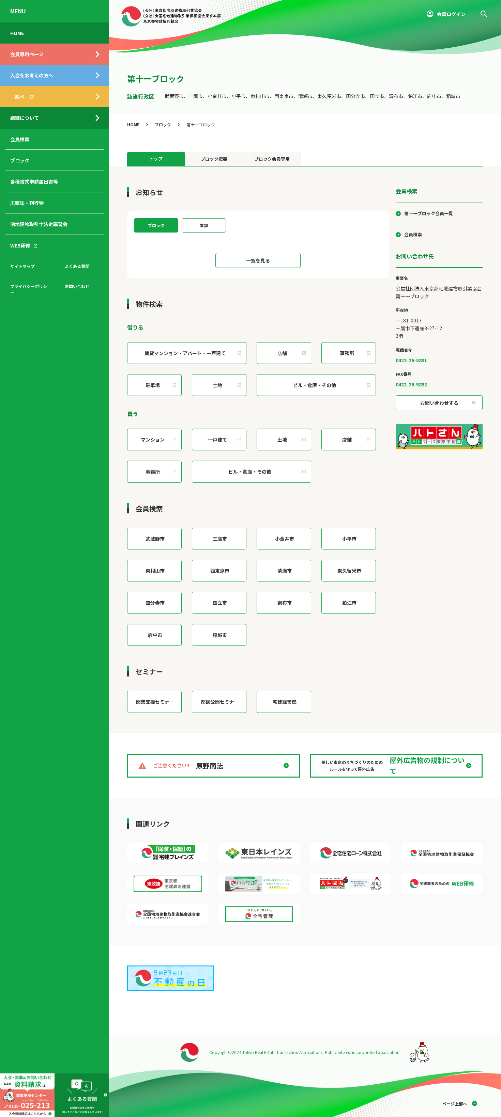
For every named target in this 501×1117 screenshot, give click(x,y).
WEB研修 (20, 245)
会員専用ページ (27, 54)
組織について (24, 117)
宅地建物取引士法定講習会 (38, 224)
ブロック (19, 160)
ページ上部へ (454, 1103)
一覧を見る (258, 260)
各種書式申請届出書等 (34, 181)
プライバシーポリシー (28, 289)
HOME (17, 33)
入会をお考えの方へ (31, 75)
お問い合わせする (439, 402)
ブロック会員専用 (272, 159)
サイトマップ (22, 266)
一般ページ (22, 96)
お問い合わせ (77, 286)
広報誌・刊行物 (27, 203)
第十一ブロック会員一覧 (428, 213)
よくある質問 (77, 266)
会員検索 (19, 139)
